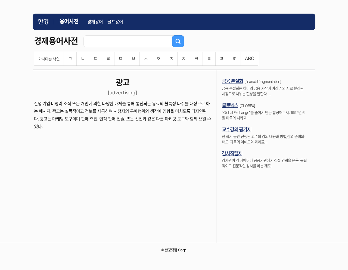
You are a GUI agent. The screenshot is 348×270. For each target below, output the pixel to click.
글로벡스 (230, 105)
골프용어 (115, 21)
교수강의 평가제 (236, 129)
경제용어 (95, 21)
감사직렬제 (232, 153)
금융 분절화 (232, 81)
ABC (249, 58)
